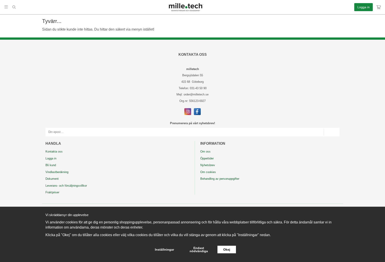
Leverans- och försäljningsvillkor (66, 185)
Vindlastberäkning (56, 172)
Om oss (205, 151)
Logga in (363, 7)
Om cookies (208, 172)
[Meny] (6, 6)
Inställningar (164, 249)
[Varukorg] (379, 7)
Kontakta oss (54, 151)
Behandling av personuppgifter (219, 178)
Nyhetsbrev (207, 165)
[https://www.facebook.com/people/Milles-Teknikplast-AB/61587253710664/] (197, 111)
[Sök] (14, 7)
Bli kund (50, 165)
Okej (226, 249)
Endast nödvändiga (199, 249)
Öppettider (207, 158)
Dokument (52, 178)
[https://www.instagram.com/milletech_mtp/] (187, 111)
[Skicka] (332, 132)
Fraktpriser (52, 192)
